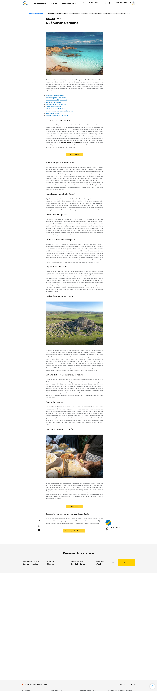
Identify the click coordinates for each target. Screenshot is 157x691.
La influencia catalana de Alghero (56, 104)
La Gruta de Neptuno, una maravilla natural (59, 111)
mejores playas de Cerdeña (70, 143)
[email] (39, 530)
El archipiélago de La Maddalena (56, 98)
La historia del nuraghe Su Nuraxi (56, 109)
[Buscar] (106, 3)
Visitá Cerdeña (74, 155)
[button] (110, 3)
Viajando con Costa (39, 3)
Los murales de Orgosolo (53, 102)
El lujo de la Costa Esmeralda (55, 95)
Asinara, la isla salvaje (52, 113)
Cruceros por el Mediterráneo (74, 531)
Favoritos (110, 3)
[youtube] (134, 685)
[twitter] (39, 525)
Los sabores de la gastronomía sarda (57, 115)
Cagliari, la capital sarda (53, 107)
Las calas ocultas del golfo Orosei (56, 100)
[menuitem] (34, 563)
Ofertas (54, 3)
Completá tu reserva (69, 3)
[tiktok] (131, 685)
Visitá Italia (74, 506)
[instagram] (121, 685)
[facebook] (39, 521)
